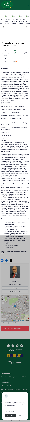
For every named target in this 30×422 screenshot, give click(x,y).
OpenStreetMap (21, 320)
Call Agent (15, 288)
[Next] (26, 27)
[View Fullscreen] (3, 303)
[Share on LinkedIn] (6, 260)
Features (3, 219)
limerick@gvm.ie (5, 382)
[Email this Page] (11, 260)
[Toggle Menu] (28, 5)
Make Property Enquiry (15, 291)
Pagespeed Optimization (12, 420)
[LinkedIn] (17, 345)
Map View (5, 323)
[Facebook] (8, 345)
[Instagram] (13, 345)
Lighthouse (20, 420)
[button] (15, 306)
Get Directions (14, 323)
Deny (20, 415)
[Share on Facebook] (2, 260)
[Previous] (3, 27)
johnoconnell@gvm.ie (15, 284)
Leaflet (14, 320)
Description (4, 68)
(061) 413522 (4, 380)
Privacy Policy (10, 411)
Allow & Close (10, 415)
